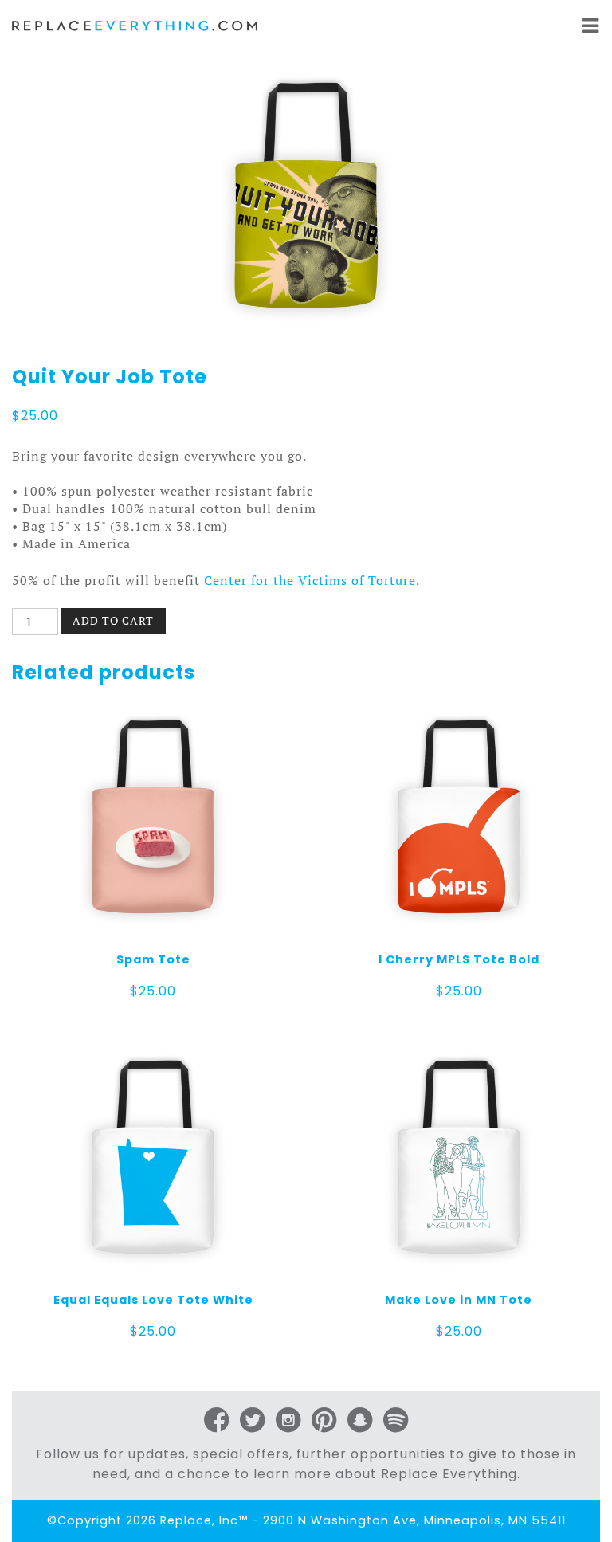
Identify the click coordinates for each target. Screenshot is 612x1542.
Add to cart (113, 620)
